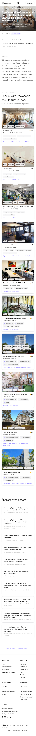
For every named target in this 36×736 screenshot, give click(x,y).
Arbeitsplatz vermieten (8, 691)
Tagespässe (5, 669)
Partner (4, 689)
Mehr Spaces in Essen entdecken (18, 649)
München (22, 675)
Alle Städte (23, 664)
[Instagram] (5, 717)
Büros (3, 664)
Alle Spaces (23, 667)
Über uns (4, 686)
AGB (9, 730)
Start (3, 8)
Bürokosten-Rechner (26, 691)
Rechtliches (23, 700)
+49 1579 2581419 (7, 708)
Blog (21, 689)
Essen (8, 8)
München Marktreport (26, 697)
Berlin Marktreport (25, 694)
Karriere (4, 694)
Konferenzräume (7, 667)
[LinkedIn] (10, 717)
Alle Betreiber (24, 669)
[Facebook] (2, 717)
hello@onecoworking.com (9, 711)
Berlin (21, 672)
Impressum (25, 730)
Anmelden (30, 3)
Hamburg (22, 677)
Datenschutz (16, 730)
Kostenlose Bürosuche (8, 672)
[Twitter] (7, 717)
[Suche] (18, 3)
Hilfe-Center (23, 686)
